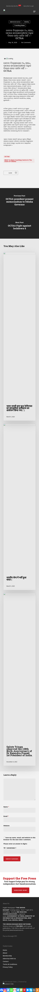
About (5, 953)
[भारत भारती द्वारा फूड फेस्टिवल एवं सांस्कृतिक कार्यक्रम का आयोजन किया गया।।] (20, 336)
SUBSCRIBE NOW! (20, 890)
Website (7, 826)
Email (6, 816)
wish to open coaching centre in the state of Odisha (18, 160)
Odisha (26, 22)
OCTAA (7, 157)
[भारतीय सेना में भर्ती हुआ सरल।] (20, 507)
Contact (6, 961)
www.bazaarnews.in (16, 930)
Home (5, 950)
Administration (15, 22)
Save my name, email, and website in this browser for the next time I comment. (19, 839)
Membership (7, 956)
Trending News (19, 25)
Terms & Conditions (10, 964)
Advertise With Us (9, 959)
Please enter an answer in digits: (15, 844)
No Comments (26, 42)
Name (6, 807)
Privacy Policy (8, 967)
